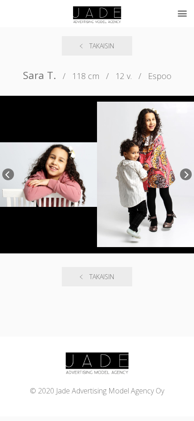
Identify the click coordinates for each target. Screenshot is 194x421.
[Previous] (8, 174)
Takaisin (101, 46)
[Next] (186, 174)
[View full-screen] (181, 108)
